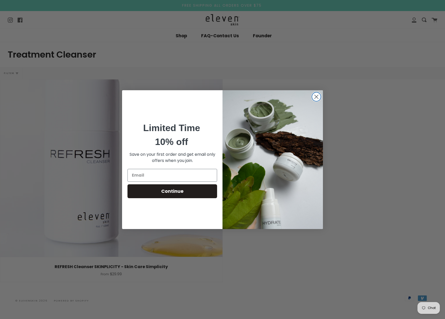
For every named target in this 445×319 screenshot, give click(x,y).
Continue (172, 191)
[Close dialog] (316, 96)
